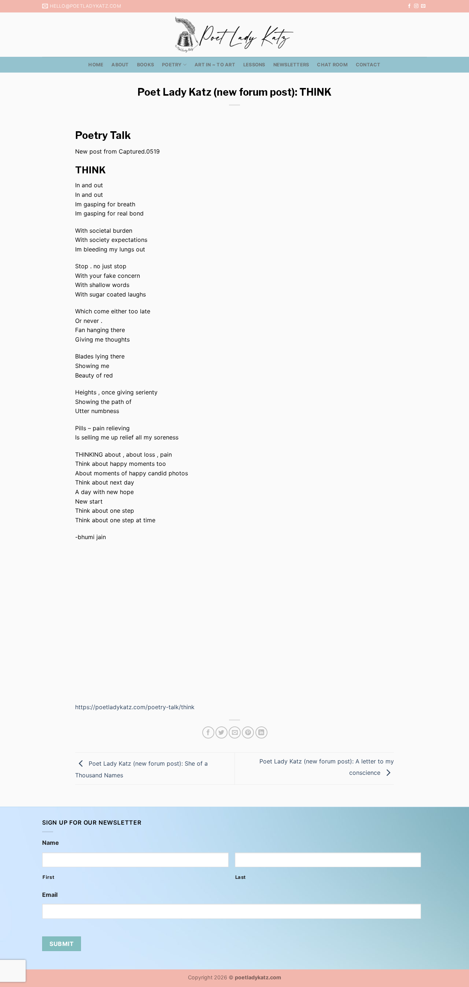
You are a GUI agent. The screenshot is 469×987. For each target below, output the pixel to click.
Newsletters (291, 64)
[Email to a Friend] (235, 732)
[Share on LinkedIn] (261, 732)
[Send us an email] (423, 6)
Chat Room (332, 64)
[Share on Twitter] (221, 732)
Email (50, 894)
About (120, 64)
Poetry (172, 64)
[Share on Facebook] (208, 732)
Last (240, 877)
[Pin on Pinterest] (248, 732)
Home (95, 64)
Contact (368, 64)
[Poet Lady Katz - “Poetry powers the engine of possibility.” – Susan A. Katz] (234, 34)
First (48, 877)
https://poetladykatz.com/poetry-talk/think (135, 707)
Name (50, 842)
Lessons (254, 64)
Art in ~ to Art (215, 64)
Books (145, 64)
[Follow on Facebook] (409, 6)
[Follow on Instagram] (416, 6)
